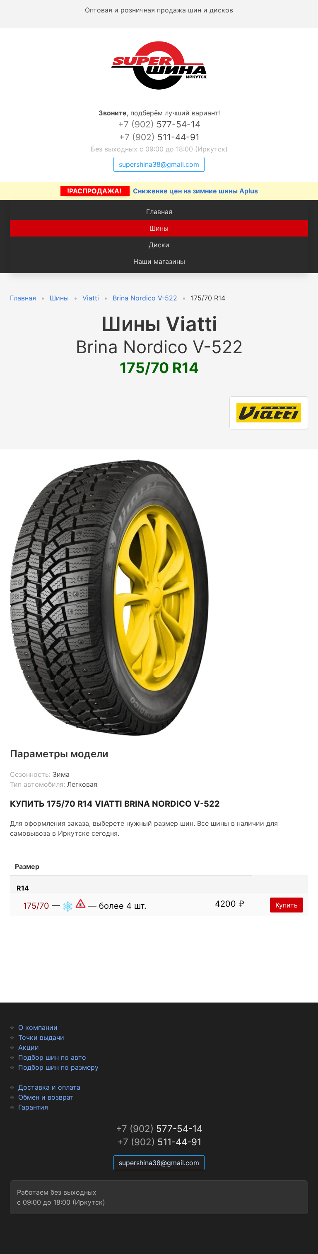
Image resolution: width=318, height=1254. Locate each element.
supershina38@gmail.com (159, 164)
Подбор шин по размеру (58, 1067)
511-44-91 (159, 137)
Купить (286, 905)
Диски (159, 245)
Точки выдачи (41, 1037)
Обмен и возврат (46, 1097)
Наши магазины (159, 261)
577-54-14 (159, 124)
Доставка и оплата (49, 1087)
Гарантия (33, 1107)
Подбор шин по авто (52, 1057)
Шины (159, 228)
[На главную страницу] (159, 89)
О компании (38, 1027)
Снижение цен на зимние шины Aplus (162, 191)
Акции (28, 1047)
